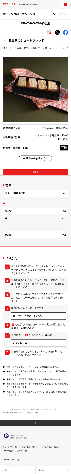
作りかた (42, 470)
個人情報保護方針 (28, 447)
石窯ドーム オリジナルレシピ (49, 409)
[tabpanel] (35, 210)
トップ (5, 409)
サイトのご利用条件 (10, 447)
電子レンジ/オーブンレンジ (23, 409)
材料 (5, 470)
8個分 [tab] (35, 172)
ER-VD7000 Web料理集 (12, 413)
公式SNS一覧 (22, 451)
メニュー (63, 14)
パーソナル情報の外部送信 (48, 447)
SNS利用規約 (8, 451)
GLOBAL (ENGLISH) (11, 460)
